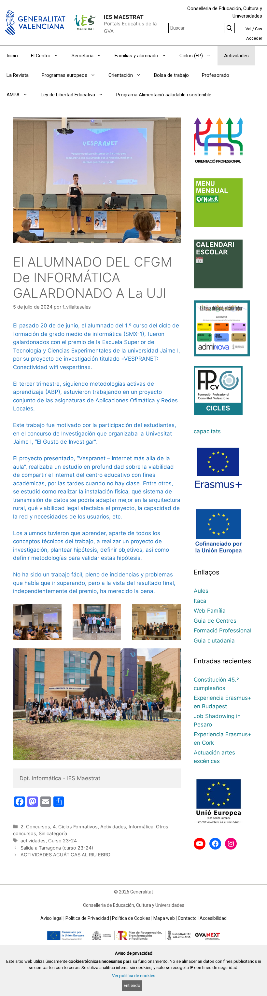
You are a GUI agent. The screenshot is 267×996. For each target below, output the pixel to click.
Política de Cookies (131, 918)
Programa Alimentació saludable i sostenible (163, 95)
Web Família (210, 610)
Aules (201, 591)
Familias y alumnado (136, 56)
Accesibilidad (213, 918)
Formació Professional (222, 630)
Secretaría (82, 56)
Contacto (187, 918)
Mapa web (164, 918)
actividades (33, 840)
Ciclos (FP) (191, 56)
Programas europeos (64, 75)
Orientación (120, 75)
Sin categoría (53, 833)
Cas (258, 28)
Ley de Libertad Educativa (68, 95)
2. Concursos (35, 826)
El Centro (40, 56)
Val (248, 28)
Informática (141, 826)
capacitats (207, 431)
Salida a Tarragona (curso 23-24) (57, 848)
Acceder (254, 38)
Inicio (12, 56)
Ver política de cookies (133, 975)
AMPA (13, 95)
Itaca (200, 601)
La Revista (18, 75)
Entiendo (132, 985)
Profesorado (215, 75)
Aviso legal (51, 918)
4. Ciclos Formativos (75, 826)
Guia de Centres (215, 620)
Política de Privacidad (87, 918)
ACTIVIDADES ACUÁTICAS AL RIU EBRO (65, 854)
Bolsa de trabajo (171, 75)
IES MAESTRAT (124, 17)
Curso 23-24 (62, 840)
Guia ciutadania (214, 640)
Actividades (236, 56)
